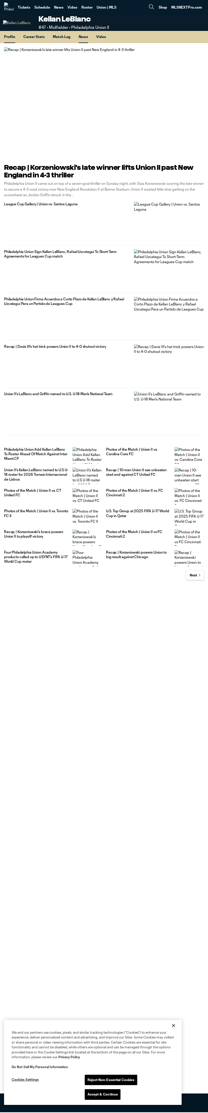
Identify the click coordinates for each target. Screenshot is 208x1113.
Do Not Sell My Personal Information (40, 1067)
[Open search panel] (151, 7)
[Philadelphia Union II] (9, 7)
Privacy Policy (69, 1057)
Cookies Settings (25, 1080)
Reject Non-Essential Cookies (111, 1080)
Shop (163, 7)
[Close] (173, 1025)
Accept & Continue (103, 1094)
